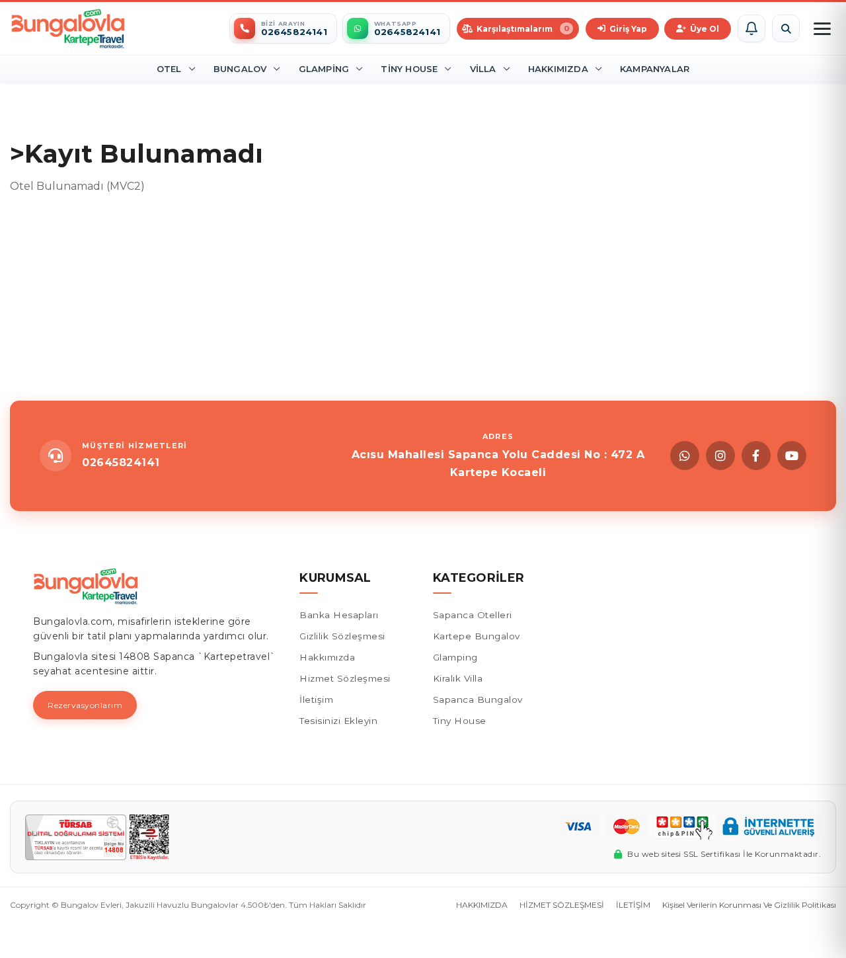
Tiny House (409, 68)
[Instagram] (720, 455)
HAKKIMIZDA (482, 905)
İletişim (316, 699)
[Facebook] (756, 455)
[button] (751, 28)
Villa (483, 68)
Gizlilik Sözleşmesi (342, 636)
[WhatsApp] (684, 455)
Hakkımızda (558, 68)
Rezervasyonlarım (85, 705)
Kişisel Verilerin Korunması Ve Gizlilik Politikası (749, 905)
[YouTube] (791, 455)
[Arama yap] (786, 28)
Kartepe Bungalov (476, 636)
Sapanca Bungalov (478, 699)
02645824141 (121, 462)
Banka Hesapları (339, 615)
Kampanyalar (654, 68)
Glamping (324, 68)
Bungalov (240, 68)
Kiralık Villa (458, 678)
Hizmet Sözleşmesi (345, 678)
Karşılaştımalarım (523, 29)
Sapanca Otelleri (472, 615)
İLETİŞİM (633, 905)
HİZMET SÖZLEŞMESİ (561, 905)
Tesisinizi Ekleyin (338, 720)
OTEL (169, 68)
